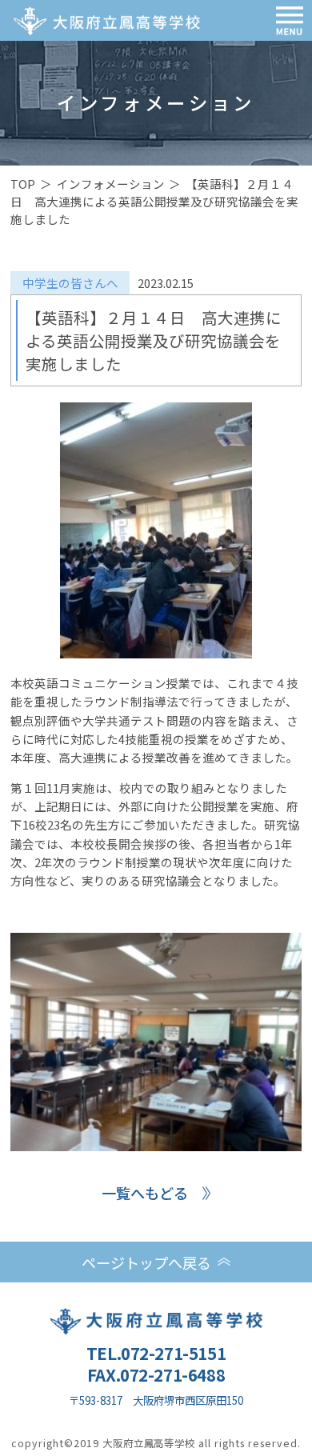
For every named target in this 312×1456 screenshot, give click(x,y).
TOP (22, 183)
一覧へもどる (145, 1192)
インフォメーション (111, 183)
